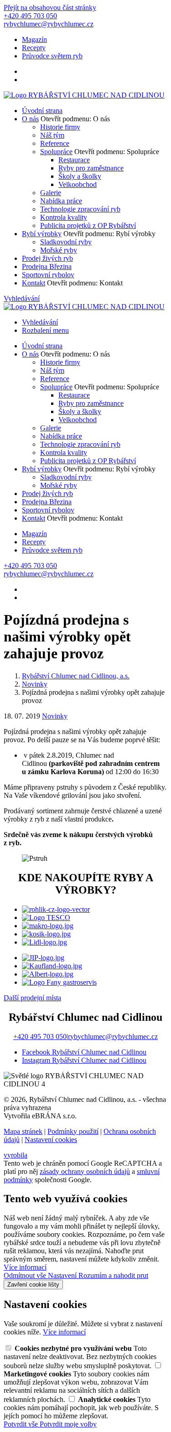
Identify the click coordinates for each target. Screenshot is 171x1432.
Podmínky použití (72, 1131)
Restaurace (74, 160)
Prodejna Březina (47, 266)
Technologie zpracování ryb (80, 209)
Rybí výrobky (42, 234)
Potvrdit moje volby (68, 1424)
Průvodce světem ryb (52, 56)
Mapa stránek (23, 1131)
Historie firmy (60, 127)
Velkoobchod (77, 184)
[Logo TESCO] (46, 917)
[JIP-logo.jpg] (43, 958)
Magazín (34, 39)
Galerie (50, 192)
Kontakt (33, 283)
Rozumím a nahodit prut (113, 1275)
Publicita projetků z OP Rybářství (88, 225)
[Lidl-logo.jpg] (44, 942)
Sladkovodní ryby (66, 242)
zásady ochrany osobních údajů (85, 1171)
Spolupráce (56, 151)
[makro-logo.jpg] (47, 926)
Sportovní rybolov (48, 275)
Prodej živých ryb (47, 258)
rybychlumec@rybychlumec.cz (113, 1036)
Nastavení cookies (51, 1139)
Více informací (25, 1267)
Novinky (54, 716)
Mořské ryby (58, 250)
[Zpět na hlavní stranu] (84, 95)
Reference (54, 143)
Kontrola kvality (63, 217)
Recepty (34, 48)
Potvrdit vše (22, 1424)
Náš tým (52, 135)
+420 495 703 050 (40, 1036)
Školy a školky (79, 176)
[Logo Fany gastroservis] (59, 982)
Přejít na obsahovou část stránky (50, 7)
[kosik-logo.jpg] (46, 934)
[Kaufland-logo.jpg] (52, 966)
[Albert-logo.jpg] (47, 974)
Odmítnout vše (26, 1275)
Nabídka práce (61, 201)
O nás (30, 119)
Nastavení (63, 1275)
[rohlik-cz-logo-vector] (56, 909)
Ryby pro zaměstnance (91, 168)
